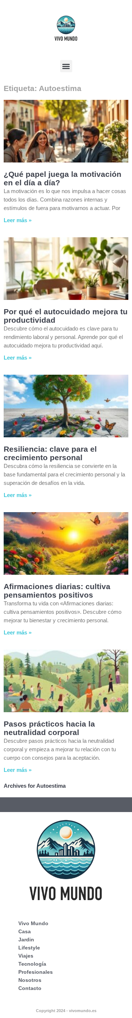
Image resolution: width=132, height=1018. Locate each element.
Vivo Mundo (33, 923)
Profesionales (35, 972)
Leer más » (18, 220)
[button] (66, 66)
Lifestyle (29, 948)
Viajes (25, 956)
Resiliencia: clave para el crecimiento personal (50, 453)
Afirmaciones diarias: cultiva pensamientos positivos (57, 590)
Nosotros (29, 980)
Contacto (29, 988)
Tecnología (32, 964)
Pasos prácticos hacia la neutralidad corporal (49, 728)
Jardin (26, 939)
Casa (24, 931)
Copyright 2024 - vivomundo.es (66, 1010)
